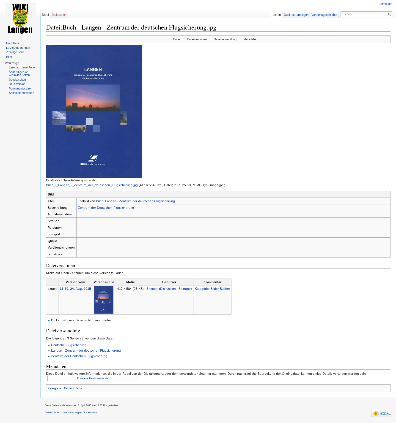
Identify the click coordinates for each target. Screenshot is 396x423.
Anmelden (386, 3)
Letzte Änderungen (18, 47)
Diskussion (168, 288)
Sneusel (152, 288)
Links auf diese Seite (22, 67)
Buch (99, 201)
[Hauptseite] (20, 18)
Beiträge (185, 288)
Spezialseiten (17, 79)
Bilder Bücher (74, 388)
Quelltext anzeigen (296, 14)
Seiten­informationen (21, 93)
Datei (176, 39)
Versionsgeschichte (324, 14)
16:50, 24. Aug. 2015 (75, 288)
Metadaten (250, 39)
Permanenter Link (20, 88)
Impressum (90, 412)
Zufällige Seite (15, 52)
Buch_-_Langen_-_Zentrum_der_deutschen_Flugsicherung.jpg (92, 185)
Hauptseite (13, 43)
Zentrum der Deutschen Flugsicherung (106, 207)
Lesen (277, 14)
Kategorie (54, 388)
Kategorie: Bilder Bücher (212, 288)
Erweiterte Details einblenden (93, 378)
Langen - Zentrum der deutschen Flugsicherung (140, 201)
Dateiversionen (197, 39)
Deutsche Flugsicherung (68, 345)
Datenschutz (52, 412)
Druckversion (17, 84)
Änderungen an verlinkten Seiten (19, 73)
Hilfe (9, 56)
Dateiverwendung (225, 39)
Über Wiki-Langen (72, 412)
